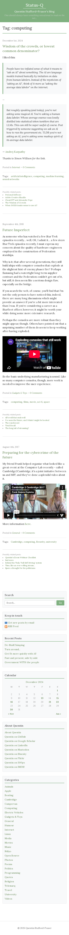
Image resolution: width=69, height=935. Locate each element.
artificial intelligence (21, 176)
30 (11, 709)
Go (60, 603)
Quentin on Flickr (14, 758)
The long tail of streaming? (17, 428)
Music (8, 846)
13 (42, 698)
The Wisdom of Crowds (15, 203)
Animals (9, 786)
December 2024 (34, 682)
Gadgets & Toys (19, 393)
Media (8, 838)
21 (50, 702)
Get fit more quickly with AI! (20, 653)
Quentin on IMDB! (15, 766)
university (51, 541)
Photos (9, 859)
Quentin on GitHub (15, 736)
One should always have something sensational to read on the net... (34, 17)
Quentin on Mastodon (17, 749)
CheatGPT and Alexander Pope (18, 200)
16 (11, 702)
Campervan (11, 803)
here (28, 524)
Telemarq (10, 885)
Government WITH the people (22, 662)
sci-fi (40, 402)
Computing (11, 808)
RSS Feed (13, 626)
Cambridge (16, 541)
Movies (9, 842)
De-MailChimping (15, 645)
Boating (9, 795)
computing (39, 176)
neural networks (11, 179)
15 (57, 698)
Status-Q (34, 5)
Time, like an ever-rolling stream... (20, 565)
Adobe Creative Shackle (15, 197)
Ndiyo (8, 851)
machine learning (55, 176)
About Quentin (13, 732)
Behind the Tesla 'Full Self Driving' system (23, 563)
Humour (9, 825)
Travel (8, 890)
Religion (9, 881)
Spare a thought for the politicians (20, 568)
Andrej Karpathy (15, 151)
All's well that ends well (15, 417)
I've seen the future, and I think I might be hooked (27, 420)
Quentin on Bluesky (15, 753)
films (25, 402)
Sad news (9, 560)
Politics (9, 868)
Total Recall (10, 425)
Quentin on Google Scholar (20, 741)
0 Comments (29, 167)
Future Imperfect (16, 230)
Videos (8, 898)
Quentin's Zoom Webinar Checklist (20, 557)
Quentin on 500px (15, 762)
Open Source (12, 855)
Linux (8, 834)
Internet (16, 167)
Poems (8, 864)
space (47, 402)
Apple (8, 790)
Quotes (9, 877)
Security (40, 541)
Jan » (58, 714)
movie (33, 402)
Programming (12, 872)
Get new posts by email (21, 622)
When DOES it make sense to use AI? (21, 205)
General (16, 532)
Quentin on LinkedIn (16, 745)
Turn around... (12, 649)
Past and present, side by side (21, 657)
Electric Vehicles (14, 812)
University (10, 894)
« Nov (11, 714)
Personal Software (13, 195)
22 (57, 702)
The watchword (12, 423)
